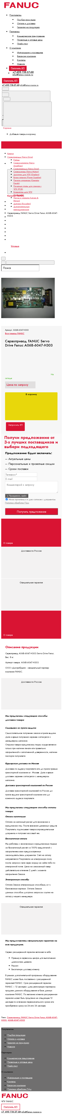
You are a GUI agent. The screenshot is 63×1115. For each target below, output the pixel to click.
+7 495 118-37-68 (23, 72)
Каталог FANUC (15, 167)
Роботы (16, 160)
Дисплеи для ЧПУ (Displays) (23, 216)
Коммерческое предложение (31, 36)
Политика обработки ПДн (17, 502)
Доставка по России (31, 551)
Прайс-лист (22, 43)
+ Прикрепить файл (16, 495)
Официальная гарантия (31, 582)
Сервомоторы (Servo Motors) (26, 171)
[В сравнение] (24, 245)
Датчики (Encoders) (22, 203)
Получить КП (18, 68)
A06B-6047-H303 (16, 1020)
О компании (15, 48)
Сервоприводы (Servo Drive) (26, 168)
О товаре (8, 543)
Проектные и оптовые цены (30, 39)
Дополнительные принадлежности (21, 208)
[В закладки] (24, 269)
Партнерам (14, 31)
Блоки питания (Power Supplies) (25, 220)
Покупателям (15, 15)
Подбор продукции (26, 19)
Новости (21, 63)
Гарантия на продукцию (28, 27)
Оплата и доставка (26, 23)
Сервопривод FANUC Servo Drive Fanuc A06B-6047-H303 (29, 1019)
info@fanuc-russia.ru (23, 74)
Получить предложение (31, 512)
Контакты (21, 60)
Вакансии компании (26, 56)
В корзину (31, 394)
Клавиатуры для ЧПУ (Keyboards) (22, 193)
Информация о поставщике (30, 52)
